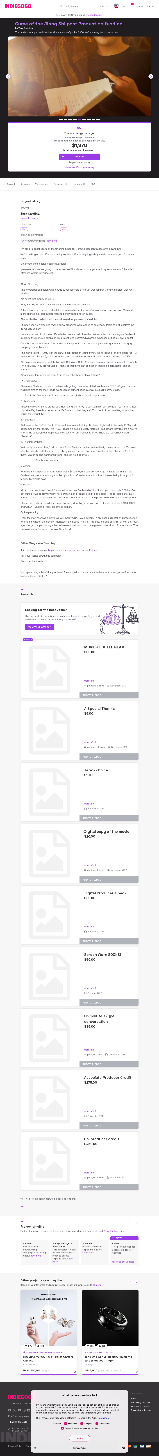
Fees (133, 1398)
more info (25, 218)
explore (97, 1285)
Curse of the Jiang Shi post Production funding (69, 24)
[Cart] (123, 6)
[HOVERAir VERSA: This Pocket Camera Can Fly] (48, 1318)
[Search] (61, 6)
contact (36, 218)
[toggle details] (76, 1374)
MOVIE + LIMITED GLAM (104, 647)
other (64, 229)
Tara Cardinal (25, 28)
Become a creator (140, 1406)
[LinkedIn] (28, 1410)
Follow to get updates (123, 1261)
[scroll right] (150, 76)
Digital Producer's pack (105, 893)
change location (94, 15)
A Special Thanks (99, 708)
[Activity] (131, 6)
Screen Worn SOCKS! (102, 954)
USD (102, 6)
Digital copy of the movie (106, 831)
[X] (14, 1410)
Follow (79, 156)
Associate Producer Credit (108, 1077)
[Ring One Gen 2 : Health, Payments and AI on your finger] (110, 1318)
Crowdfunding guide (114, 1231)
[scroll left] (8, 76)
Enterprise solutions (141, 1410)
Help (95, 1231)
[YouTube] (19, 1410)
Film (24, 229)
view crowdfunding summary (79, 167)
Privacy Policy (15, 1446)
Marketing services (140, 1402)
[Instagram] (24, 1410)
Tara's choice (96, 770)
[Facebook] (9, 1410)
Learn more (35, 1255)
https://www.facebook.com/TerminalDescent (73, 550)
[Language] (116, 6)
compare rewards (39, 627)
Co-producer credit (101, 1138)
